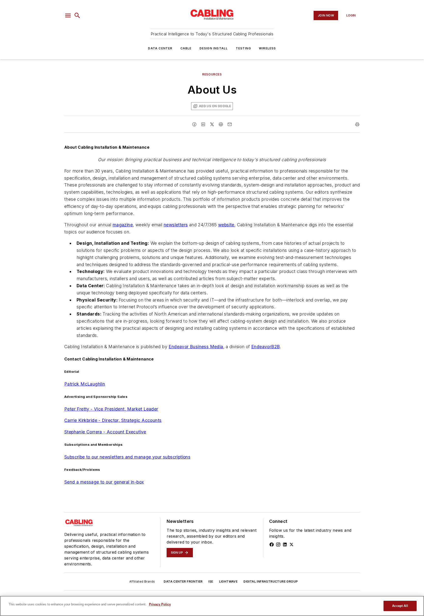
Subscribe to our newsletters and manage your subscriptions (127, 456)
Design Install (213, 48)
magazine (123, 224)
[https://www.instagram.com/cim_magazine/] (278, 544)
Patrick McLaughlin (84, 384)
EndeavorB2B (265, 346)
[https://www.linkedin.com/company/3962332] (284, 544)
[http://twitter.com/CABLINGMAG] (291, 544)
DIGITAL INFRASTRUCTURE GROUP (270, 581)
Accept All (400, 606)
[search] (77, 15)
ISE (210, 581)
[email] (229, 124)
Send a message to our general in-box (104, 482)
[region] (212, 606)
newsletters (176, 224)
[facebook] (194, 124)
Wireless (267, 48)
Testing (243, 48)
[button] (68, 15)
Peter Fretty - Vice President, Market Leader (111, 409)
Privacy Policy (160, 604)
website (226, 224)
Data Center (160, 48)
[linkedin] (203, 124)
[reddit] (220, 124)
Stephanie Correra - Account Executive (105, 431)
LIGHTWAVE (228, 581)
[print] (357, 124)
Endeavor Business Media (196, 346)
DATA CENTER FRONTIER (183, 581)
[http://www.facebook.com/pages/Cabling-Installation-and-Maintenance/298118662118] (271, 544)
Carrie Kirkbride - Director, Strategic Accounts (113, 420)
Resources (212, 74)
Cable (186, 48)
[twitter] (212, 124)
